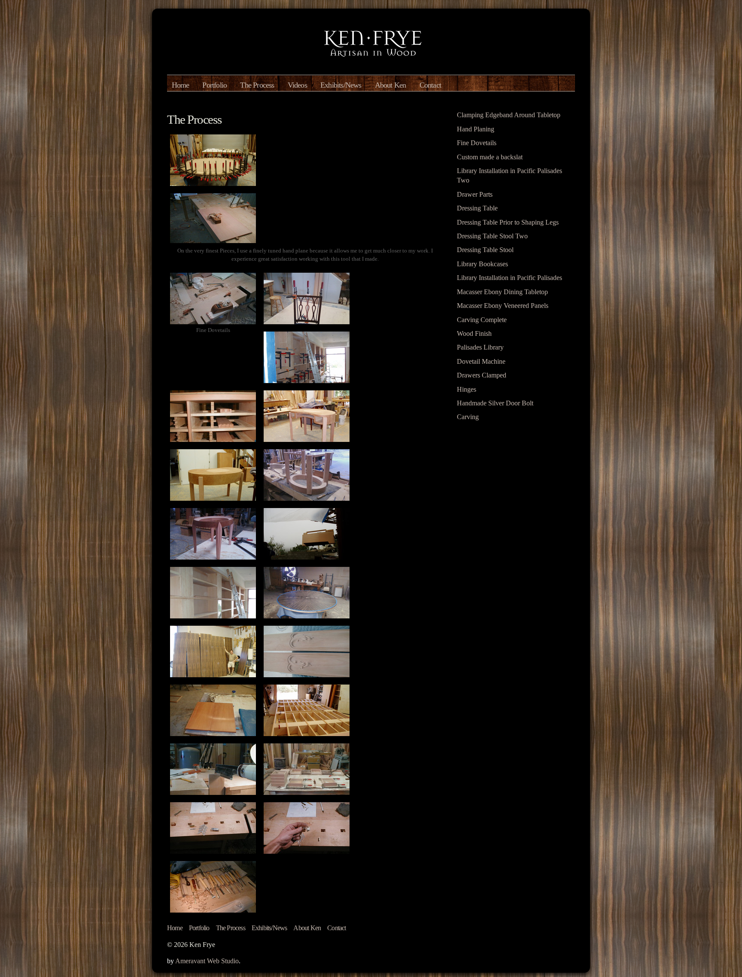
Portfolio (214, 85)
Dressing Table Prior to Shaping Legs (508, 222)
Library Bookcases (482, 264)
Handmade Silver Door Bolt (495, 403)
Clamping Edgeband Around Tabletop (508, 115)
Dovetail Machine (481, 361)
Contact (430, 85)
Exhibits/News (341, 85)
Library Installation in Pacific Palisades (509, 277)
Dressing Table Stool (485, 249)
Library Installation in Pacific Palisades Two (509, 175)
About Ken (390, 85)
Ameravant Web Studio (207, 961)
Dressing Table (477, 208)
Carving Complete (482, 319)
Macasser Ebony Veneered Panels (502, 305)
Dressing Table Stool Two (492, 236)
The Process (257, 85)
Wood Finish (474, 333)
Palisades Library (480, 347)
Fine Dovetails (476, 142)
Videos (297, 85)
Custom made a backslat (490, 157)
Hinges (466, 389)
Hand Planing (475, 129)
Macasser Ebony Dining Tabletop (502, 291)
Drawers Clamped (481, 375)
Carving (468, 416)
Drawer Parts (475, 194)
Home (180, 85)
